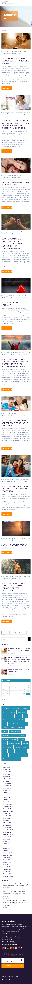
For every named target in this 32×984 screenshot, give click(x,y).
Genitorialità (6, 735)
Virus (4, 758)
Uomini (5, 755)
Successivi (22, 632)
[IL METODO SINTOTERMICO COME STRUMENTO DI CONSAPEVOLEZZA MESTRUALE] (16, 566)
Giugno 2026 (6, 769)
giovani (14, 735)
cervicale (18, 716)
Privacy (3, 979)
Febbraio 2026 (7, 779)
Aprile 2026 (6, 774)
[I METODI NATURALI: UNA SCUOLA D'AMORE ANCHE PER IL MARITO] (16, 41)
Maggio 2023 (7, 816)
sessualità (25, 747)
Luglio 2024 (6, 797)
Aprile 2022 (6, 846)
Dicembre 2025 (7, 783)
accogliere (6, 708)
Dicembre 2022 (7, 827)
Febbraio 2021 (7, 869)
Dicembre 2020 (7, 874)
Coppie (21, 720)
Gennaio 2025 (7, 795)
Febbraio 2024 (7, 799)
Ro (3, 747)
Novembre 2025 (8, 785)
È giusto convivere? (13, 758)
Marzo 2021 (6, 867)
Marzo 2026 (6, 776)
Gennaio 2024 (7, 802)
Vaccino (18, 755)
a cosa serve (15, 708)
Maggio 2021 (7, 862)
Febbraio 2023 (7, 823)
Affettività (16, 51)
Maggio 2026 (7, 772)
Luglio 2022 (6, 839)
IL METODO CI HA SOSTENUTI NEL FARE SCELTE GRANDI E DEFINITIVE (15, 423)
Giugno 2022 (6, 841)
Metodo (8, 53)
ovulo (4, 743)
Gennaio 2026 (7, 781)
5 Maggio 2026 (7, 414)
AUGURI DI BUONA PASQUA (14, 545)
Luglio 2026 (6, 767)
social (4, 751)
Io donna (22, 112)
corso (4, 723)
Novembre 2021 (7, 855)
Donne (24, 51)
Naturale (21, 739)
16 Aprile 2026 (7, 479)
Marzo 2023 (6, 820)
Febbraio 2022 (7, 850)
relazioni (25, 743)
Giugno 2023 (6, 813)
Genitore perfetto (15, 731)
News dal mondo (18, 538)
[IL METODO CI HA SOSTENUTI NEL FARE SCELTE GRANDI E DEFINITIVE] (16, 403)
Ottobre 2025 (7, 788)
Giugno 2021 (6, 860)
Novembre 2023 (8, 806)
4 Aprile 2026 (6, 538)
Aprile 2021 (6, 864)
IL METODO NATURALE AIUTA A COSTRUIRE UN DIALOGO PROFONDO (15, 488)
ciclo (25, 716)
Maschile (21, 735)
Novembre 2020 (8, 876)
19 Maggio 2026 (7, 296)
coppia (14, 720)
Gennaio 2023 (7, 825)
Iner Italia (17, 53)
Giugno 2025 (6, 790)
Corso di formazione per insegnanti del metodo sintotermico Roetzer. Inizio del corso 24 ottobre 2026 (15, 902)
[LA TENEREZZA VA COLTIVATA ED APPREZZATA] (16, 165)
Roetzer (9, 747)
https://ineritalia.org (11, 944)
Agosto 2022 (7, 836)
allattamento (21, 712)
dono (25, 723)
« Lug (3, 699)
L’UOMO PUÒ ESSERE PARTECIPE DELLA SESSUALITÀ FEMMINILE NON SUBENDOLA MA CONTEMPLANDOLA (15, 244)
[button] (13, 960)
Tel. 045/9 (4, 937)
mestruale (6, 739)
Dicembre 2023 (7, 804)
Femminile (20, 727)
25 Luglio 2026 (7, 112)
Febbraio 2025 (7, 792)
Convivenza (6, 720)
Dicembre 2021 (7, 853)
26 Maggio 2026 (7, 232)
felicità (12, 727)
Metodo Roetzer (25, 296)
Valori (25, 755)
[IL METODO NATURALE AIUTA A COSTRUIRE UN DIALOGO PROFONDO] (16, 466)
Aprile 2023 (6, 818)
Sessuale (17, 747)
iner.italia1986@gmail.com (12, 942)
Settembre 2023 (8, 811)
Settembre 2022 (8, 834)
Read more (6, 88)
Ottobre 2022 (7, 832)
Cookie (9, 979)
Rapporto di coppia (14, 743)
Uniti (24, 751)
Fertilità (3, 53)
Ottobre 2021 (7, 857)
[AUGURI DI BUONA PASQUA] (16, 528)
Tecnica (18, 751)
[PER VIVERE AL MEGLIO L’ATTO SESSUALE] (16, 285)
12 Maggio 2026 (7, 352)
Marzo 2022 (6, 848)
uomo (11, 755)
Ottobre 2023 (7, 809)
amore (5, 716)
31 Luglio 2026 (7, 51)
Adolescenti (25, 708)
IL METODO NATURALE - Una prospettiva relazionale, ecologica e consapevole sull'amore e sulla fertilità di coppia (15, 893)
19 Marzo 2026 (7, 576)
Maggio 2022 (7, 843)
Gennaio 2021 (7, 871)
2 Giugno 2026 (7, 175)
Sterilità (11, 751)
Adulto (5, 712)
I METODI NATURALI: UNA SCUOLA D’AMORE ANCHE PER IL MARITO (15, 60)
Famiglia (5, 727)
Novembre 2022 (8, 830)
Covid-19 (11, 723)
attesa (11, 716)
